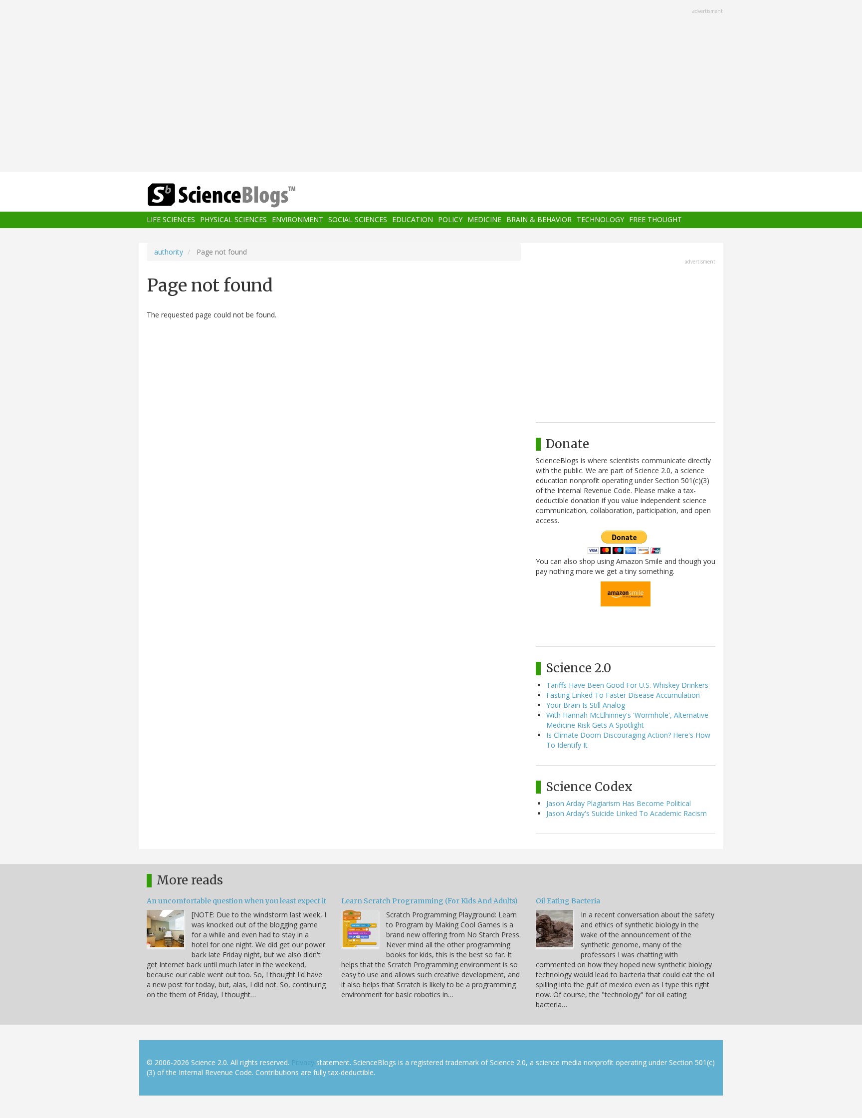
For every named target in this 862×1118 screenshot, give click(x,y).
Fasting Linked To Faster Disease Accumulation (623, 695)
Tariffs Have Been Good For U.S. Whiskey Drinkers (627, 685)
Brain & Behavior (539, 220)
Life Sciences (171, 220)
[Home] (241, 195)
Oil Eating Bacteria (568, 900)
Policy (450, 220)
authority (168, 252)
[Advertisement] (431, 87)
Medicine (484, 220)
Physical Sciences (233, 220)
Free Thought (655, 220)
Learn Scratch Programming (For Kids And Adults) (429, 900)
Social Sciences (357, 220)
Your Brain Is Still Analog (585, 705)
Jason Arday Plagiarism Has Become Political (618, 803)
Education (412, 220)
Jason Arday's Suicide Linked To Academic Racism (626, 813)
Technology (600, 220)
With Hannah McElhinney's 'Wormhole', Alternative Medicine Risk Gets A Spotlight (627, 720)
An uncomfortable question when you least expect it (236, 900)
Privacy (302, 1062)
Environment (297, 220)
